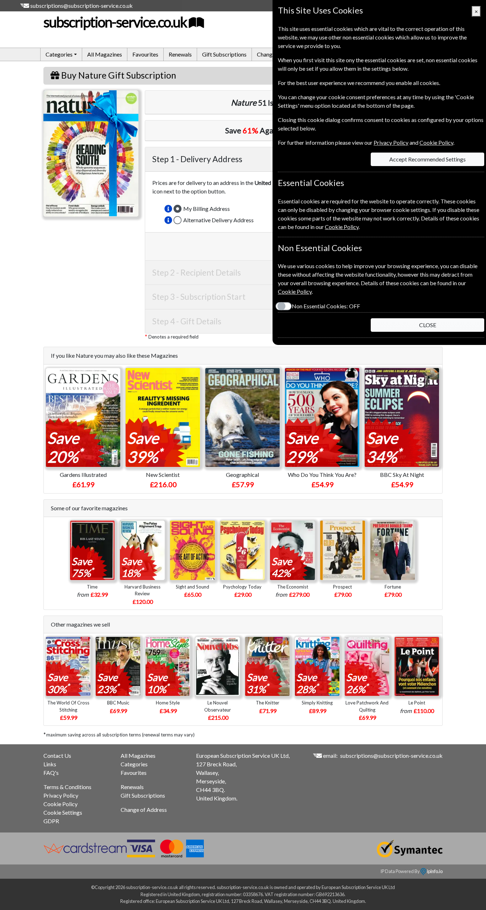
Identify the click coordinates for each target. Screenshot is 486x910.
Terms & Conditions (67, 786)
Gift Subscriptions (224, 54)
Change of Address (144, 809)
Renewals (180, 54)
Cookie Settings (62, 812)
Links (49, 764)
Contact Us (57, 755)
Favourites (145, 54)
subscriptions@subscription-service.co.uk (81, 5)
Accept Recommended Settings (427, 159)
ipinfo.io (434, 871)
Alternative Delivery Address (218, 220)
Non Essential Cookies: (326, 306)
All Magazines (104, 54)
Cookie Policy (60, 803)
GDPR (51, 821)
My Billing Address (206, 208)
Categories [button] (59, 54)
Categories (134, 764)
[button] (168, 209)
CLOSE (427, 324)
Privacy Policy (60, 795)
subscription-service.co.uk (115, 22)
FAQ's (51, 772)
